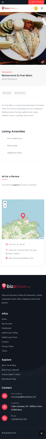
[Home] (10, 8)
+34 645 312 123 (19, 419)
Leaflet (42, 238)
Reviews (21, 93)
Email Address (16, 394)
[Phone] (4, 418)
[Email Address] (4, 396)
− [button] (5, 206)
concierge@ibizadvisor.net (23, 397)
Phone (13, 416)
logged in (16, 185)
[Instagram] (3, 2)
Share (8, 93)
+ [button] (5, 202)
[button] (42, 38)
